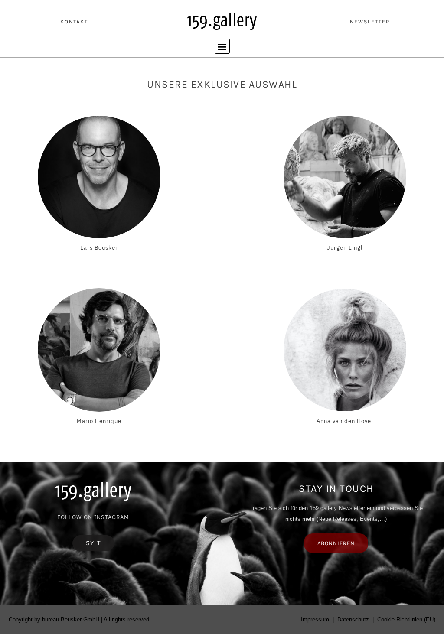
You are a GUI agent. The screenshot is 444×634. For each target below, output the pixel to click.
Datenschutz (353, 619)
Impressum (315, 619)
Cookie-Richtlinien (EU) (406, 619)
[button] (222, 46)
